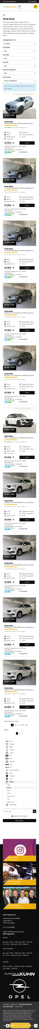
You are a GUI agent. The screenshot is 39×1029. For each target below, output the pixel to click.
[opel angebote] (19, 8)
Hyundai (12, 761)
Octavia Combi (11, 796)
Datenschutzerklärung (25, 1004)
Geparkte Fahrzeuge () (20, 816)
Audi (10, 741)
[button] (14, 1025)
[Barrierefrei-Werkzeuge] (7, 1026)
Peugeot (12, 776)
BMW (11, 747)
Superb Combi (11, 802)
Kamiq (9, 787)
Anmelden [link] (20, 820)
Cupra (11, 753)
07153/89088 (10, 927)
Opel (11, 773)
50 (19, 725)
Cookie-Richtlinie (9, 1006)
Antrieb (5, 62)
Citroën (11, 750)
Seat (10, 779)
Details (27, 143)
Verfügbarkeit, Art (9, 40)
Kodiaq (9, 793)
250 (26, 725)
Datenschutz (19, 1006)
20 (15, 725)
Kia (10, 767)
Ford (10, 758)
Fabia (8, 785)
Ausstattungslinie (9, 70)
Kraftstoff (6, 47)
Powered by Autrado (31, 1025)
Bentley (11, 744)
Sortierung (7, 77)
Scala (8, 799)
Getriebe (6, 55)
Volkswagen (13, 804)
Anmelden (6, 1004)
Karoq (8, 790)
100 (22, 725)
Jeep (10, 764)
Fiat (10, 756)
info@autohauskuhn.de (16, 932)
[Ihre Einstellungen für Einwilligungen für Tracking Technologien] (36, 1026)
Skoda (11, 782)
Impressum (13, 1004)
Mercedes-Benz (14, 770)
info (4, 15)
